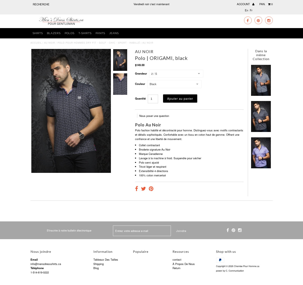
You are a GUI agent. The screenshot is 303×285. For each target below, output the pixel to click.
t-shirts (85, 33)
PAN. (266, 4)
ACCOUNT (244, 4)
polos (69, 33)
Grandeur (141, 73)
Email (34, 259)
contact (177, 259)
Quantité (140, 98)
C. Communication (235, 270)
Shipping (98, 264)
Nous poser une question (154, 116)
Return (176, 268)
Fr (251, 10)
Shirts (38, 33)
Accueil (36, 42)
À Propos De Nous (184, 264)
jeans (114, 33)
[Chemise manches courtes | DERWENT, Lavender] (261, 167)
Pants (100, 33)
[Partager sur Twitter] (143, 189)
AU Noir (49, 42)
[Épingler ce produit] (151, 189)
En (246, 10)
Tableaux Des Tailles (105, 259)
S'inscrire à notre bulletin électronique (69, 230)
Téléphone (37, 268)
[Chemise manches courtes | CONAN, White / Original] (261, 95)
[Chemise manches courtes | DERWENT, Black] (261, 131)
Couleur (140, 84)
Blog (96, 268)
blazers (54, 33)
